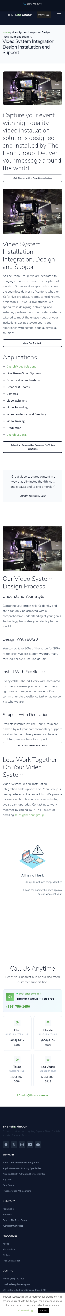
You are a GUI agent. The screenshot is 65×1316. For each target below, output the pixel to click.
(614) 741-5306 (17, 1043)
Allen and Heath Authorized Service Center (24, 1173)
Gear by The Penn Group (15, 1220)
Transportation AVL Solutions (17, 1190)
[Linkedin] (30, 1144)
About (6, 1243)
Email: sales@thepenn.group (17, 1284)
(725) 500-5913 (48, 1079)
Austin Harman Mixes (13, 1225)
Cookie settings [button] (26, 1310)
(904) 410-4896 (48, 1043)
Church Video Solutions (21, 366)
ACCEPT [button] (43, 1310)
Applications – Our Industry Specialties (22, 1168)
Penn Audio (8, 1208)
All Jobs (6, 1254)
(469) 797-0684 (17, 1079)
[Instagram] (22, 1144)
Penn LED (7, 1214)
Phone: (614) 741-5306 (13, 1278)
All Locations (9, 1249)
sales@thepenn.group (29, 815)
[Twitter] (14, 1144)
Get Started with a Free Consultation (32, 178)
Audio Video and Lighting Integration (21, 1162)
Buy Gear (7, 1179)
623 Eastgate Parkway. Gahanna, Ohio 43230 (24, 1289)
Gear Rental (8, 1185)
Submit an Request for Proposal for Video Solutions (32, 447)
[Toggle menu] (59, 14)
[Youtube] (38, 1144)
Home (6, 32)
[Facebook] (6, 1144)
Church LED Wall (17, 435)
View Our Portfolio (32, 343)
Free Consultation (11, 1260)
